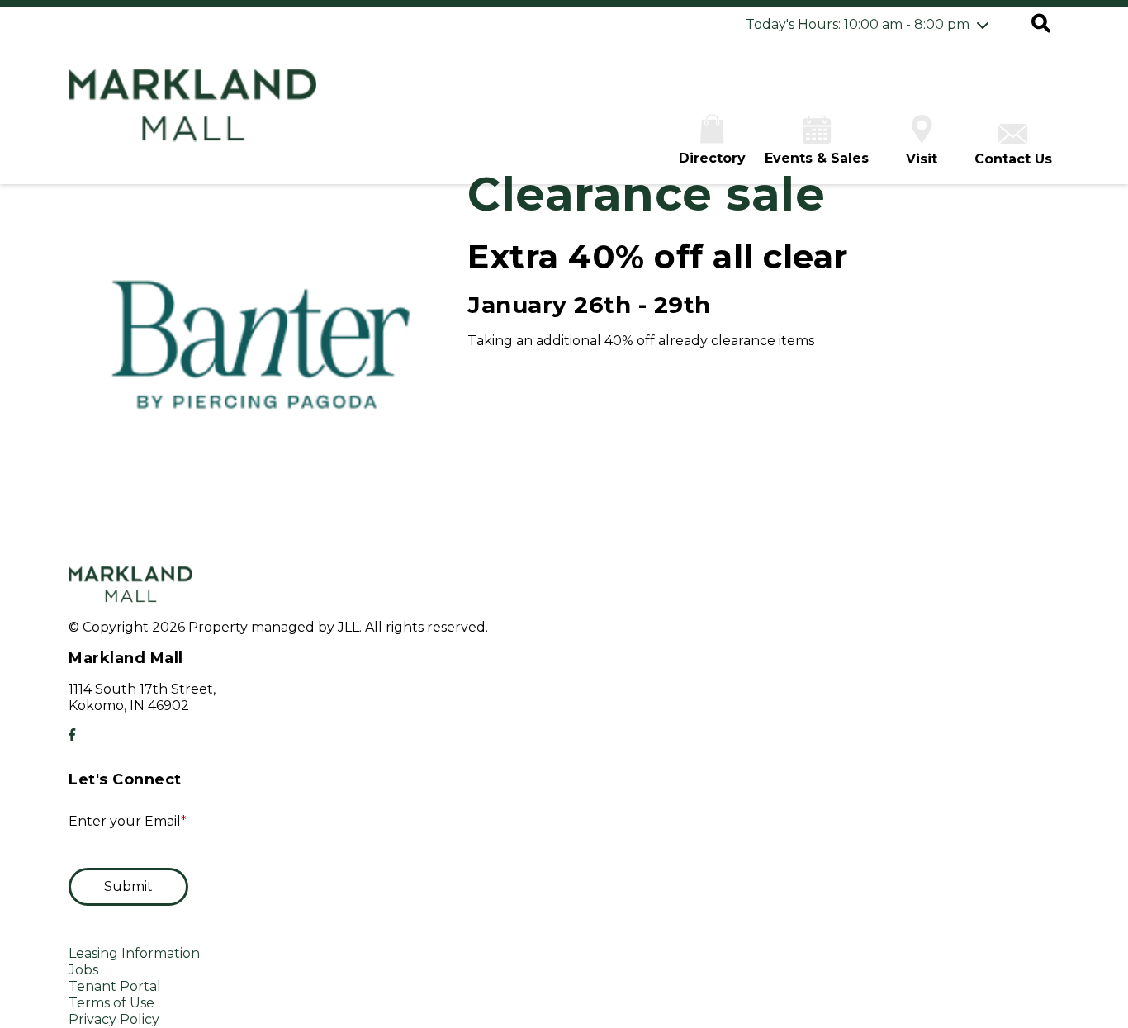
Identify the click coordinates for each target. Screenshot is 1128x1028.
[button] (1040, 25)
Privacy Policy (114, 1019)
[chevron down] (982, 24)
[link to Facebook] (72, 735)
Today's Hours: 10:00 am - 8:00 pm (857, 24)
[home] (192, 113)
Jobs (83, 970)
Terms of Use (111, 1003)
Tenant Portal (115, 986)
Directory (712, 158)
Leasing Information (134, 953)
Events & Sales (817, 158)
